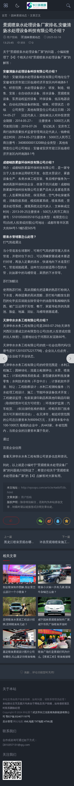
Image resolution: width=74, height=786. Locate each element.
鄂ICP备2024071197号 (18, 716)
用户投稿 (26, 497)
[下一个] (70, 358)
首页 (4, 15)
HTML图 (48, 721)
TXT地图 (38, 721)
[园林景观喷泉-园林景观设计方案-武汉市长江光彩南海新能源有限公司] (37, 8)
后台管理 (8, 721)
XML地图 (29, 721)
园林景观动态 (19, 15)
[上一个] (4, 358)
